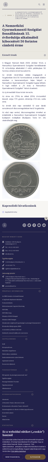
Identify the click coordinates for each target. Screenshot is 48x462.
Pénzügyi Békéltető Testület (10, 382)
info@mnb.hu (9, 254)
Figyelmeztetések (7, 385)
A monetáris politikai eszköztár (11, 329)
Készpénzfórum (7, 347)
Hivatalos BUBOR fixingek (10, 316)
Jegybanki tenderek (8, 361)
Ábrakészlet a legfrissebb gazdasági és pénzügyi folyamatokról (21, 323)
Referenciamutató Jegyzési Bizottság (13, 306)
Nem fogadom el (12, 457)
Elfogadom (35, 457)
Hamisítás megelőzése (9, 351)
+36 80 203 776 (10, 265)
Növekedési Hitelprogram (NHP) (11, 326)
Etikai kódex (6, 419)
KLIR (3, 344)
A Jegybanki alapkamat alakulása (12, 299)
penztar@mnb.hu (10, 286)
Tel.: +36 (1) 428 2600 (12, 247)
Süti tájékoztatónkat (18, 451)
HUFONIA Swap (7, 313)
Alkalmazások (6, 388)
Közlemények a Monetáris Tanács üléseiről (15, 406)
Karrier (4, 416)
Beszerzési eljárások (8, 364)
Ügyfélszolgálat (6, 378)
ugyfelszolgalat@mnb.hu (12, 268)
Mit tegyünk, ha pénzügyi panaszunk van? (14, 375)
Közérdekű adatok (7, 413)
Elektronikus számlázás (9, 354)
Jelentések (5, 399)
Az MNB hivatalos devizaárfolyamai (12, 296)
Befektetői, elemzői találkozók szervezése (15, 333)
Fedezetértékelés (7, 303)
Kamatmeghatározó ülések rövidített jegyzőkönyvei (17, 409)
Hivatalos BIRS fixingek (9, 319)
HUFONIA (5, 309)
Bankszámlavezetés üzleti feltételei (13, 357)
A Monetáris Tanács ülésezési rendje (13, 403)
